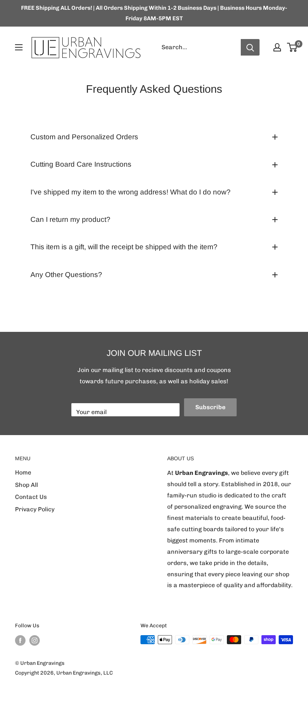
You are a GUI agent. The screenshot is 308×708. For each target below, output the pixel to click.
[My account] (277, 47)
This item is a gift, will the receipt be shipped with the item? (123, 247)
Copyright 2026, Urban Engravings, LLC (64, 673)
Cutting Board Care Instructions (80, 164)
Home (23, 472)
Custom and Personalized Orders (84, 137)
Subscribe (210, 407)
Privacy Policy (34, 509)
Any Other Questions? (66, 275)
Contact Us (31, 496)
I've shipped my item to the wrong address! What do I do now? (130, 192)
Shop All (26, 484)
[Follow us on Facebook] (20, 640)
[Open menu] (19, 47)
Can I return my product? (70, 219)
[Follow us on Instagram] (34, 640)
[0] (292, 47)
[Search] (250, 47)
